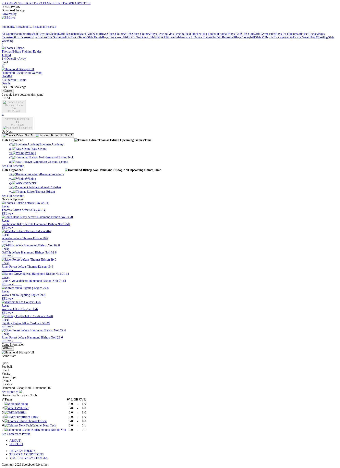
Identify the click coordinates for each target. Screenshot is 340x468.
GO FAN (43, 3)
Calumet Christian (35, 187)
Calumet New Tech (44, 425)
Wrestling (322, 37)
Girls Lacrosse (21, 37)
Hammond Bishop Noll (41, 157)
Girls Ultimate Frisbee (198, 37)
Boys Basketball (49, 33)
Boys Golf (234, 33)
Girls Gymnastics (264, 33)
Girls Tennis (94, 37)
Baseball (50, 26)
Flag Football (209, 33)
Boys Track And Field (115, 37)
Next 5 (28, 135)
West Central (28, 148)
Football (7, 26)
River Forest (30, 416)
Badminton (21, 33)
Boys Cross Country (112, 33)
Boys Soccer (38, 37)
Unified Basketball (223, 37)
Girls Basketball (69, 33)
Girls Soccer (54, 37)
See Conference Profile (16, 434)
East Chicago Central (38, 161)
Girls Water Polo (305, 37)
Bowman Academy (36, 144)
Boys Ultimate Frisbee (170, 37)
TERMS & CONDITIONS (26, 454)
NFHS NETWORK (61, 3)
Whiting (22, 153)
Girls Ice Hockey (307, 33)
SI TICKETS (29, 3)
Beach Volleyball (89, 33)
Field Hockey (193, 33)
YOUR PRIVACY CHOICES (28, 458)
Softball (66, 37)
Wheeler (22, 183)
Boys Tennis (79, 37)
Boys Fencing (159, 33)
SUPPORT (16, 444)
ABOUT (15, 440)
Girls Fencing (176, 33)
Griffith (21, 412)
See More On (10, 391)
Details (6, 83)
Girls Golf (247, 33)
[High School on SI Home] (17, 23)
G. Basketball (37, 26)
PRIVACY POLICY (22, 450)
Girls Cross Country (137, 33)
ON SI (16, 3)
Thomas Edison (32, 191)
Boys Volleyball (245, 37)
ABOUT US (82, 3)
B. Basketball (20, 26)
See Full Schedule (13, 165)
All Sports (8, 33)
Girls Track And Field (143, 37)
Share (9, 90)
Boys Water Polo (284, 37)
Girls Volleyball (264, 37)
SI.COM (7, 3)
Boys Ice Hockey (286, 33)
